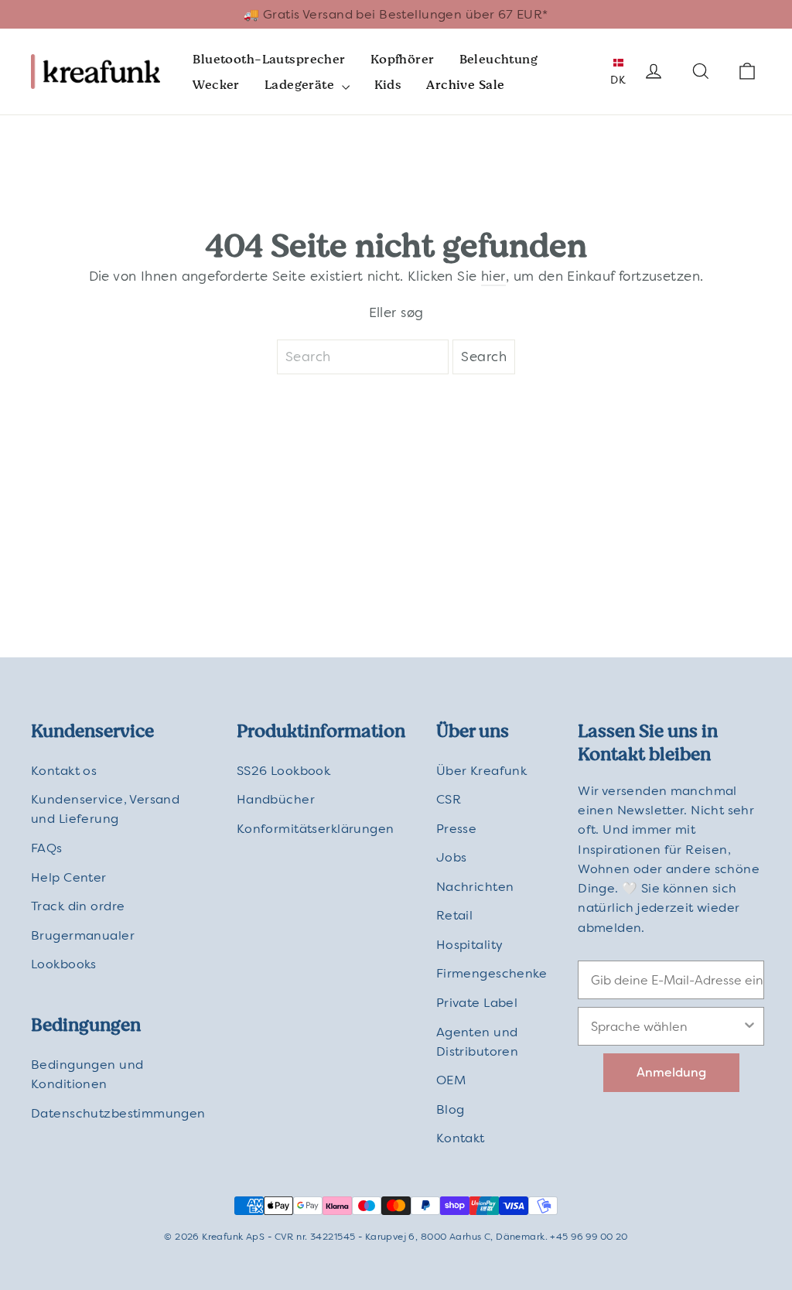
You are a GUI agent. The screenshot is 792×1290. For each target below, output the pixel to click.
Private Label (477, 1003)
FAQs (47, 848)
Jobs (451, 857)
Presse (456, 829)
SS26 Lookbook (284, 771)
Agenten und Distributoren (477, 1042)
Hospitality (470, 945)
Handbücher (276, 799)
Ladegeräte (301, 85)
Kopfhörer (402, 59)
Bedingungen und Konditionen (87, 1074)
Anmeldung (671, 1072)
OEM (451, 1080)
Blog (450, 1109)
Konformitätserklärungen (315, 829)
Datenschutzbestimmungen (118, 1113)
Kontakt (460, 1138)
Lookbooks (64, 964)
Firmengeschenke (491, 973)
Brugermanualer (83, 935)
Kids (388, 85)
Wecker (216, 85)
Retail (454, 915)
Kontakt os (64, 771)
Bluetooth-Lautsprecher (269, 59)
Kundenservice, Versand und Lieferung (105, 809)
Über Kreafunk (481, 771)
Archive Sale (465, 85)
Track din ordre (78, 906)
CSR (448, 799)
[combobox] (666, 1026)
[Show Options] (749, 1026)
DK (618, 80)
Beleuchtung (498, 59)
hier (493, 276)
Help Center (69, 877)
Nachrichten (475, 887)
